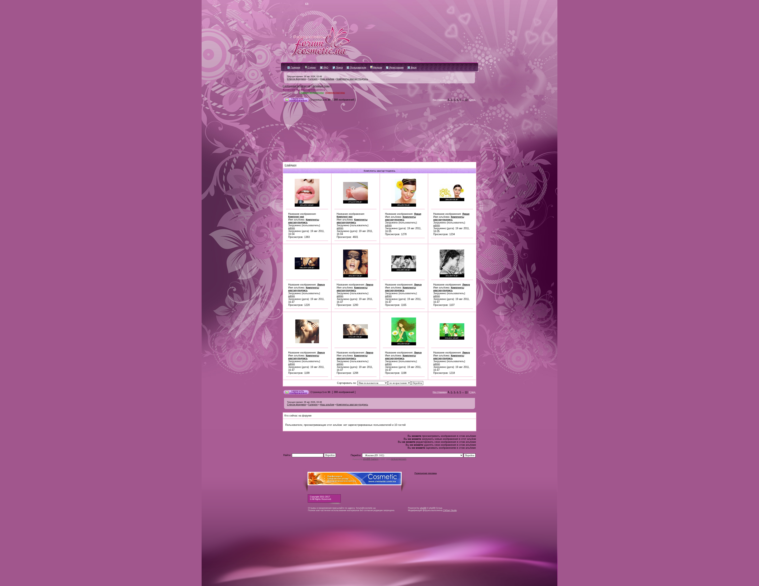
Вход (413, 67)
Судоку (311, 67)
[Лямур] (307, 268)
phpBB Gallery (371, 459)
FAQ (325, 67)
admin (291, 228)
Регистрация (396, 67)
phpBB (423, 508)
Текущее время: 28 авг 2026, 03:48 (304, 76)
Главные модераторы (311, 92)
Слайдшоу (290, 165)
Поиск (339, 67)
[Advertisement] (379, 132)
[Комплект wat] (307, 205)
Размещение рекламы (425, 473)
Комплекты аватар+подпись (352, 79)
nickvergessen (398, 459)
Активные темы (321, 86)
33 (466, 99)
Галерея (295, 67)
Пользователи (357, 67)
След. (472, 99)
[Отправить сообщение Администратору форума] (295, 4)
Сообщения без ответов (296, 86)
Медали (377, 67)
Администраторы (335, 92)
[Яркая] (403, 205)
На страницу (440, 99)
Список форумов (296, 79)
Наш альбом (327, 79)
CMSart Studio (450, 510)
